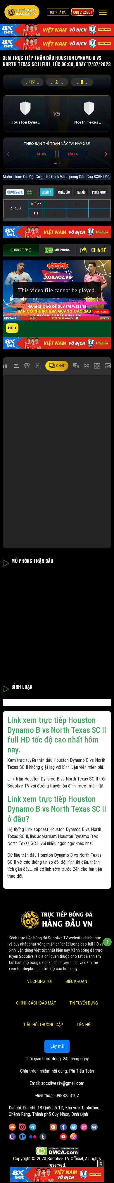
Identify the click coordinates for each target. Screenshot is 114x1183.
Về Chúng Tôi (39, 981)
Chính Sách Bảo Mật (36, 1003)
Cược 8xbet (82, 12)
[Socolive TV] (21, 12)
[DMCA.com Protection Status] (57, 1151)
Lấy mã (57, 1046)
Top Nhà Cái (57, 12)
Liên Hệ (83, 1024)
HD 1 (12, 328)
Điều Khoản (76, 981)
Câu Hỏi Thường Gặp (43, 1024)
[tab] (21, 250)
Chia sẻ (98, 250)
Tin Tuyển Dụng (84, 1003)
